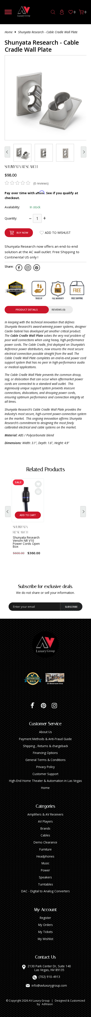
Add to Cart (28, 515)
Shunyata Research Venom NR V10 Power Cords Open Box (26, 542)
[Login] (62, 12)
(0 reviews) (41, 183)
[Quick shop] (38, 491)
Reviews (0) (58, 309)
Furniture (45, 849)
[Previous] (8, 511)
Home (9, 32)
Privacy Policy (45, 767)
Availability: (12, 207)
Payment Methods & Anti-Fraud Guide (45, 739)
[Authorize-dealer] (34, 678)
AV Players (45, 821)
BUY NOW (22, 232)
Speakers (45, 877)
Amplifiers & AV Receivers (45, 814)
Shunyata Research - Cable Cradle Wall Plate (48, 32)
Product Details (27, 309)
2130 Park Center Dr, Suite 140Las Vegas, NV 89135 (49, 968)
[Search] (53, 12)
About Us (45, 732)
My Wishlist (45, 939)
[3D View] (57, 678)
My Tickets (45, 932)
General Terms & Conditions (45, 760)
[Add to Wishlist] (38, 484)
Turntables (45, 884)
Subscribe (71, 606)
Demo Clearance (45, 842)
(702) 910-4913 (49, 977)
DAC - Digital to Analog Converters (45, 891)
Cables (45, 835)
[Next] (83, 511)
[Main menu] (8, 12)
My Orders (45, 925)
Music (45, 863)
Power (45, 870)
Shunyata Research (21, 167)
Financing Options (45, 753)
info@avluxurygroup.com (49, 986)
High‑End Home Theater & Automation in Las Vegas (45, 781)
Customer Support (45, 774)
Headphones (45, 856)
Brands (45, 828)
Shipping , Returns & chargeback (45, 746)
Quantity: (11, 218)
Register (45, 918)
